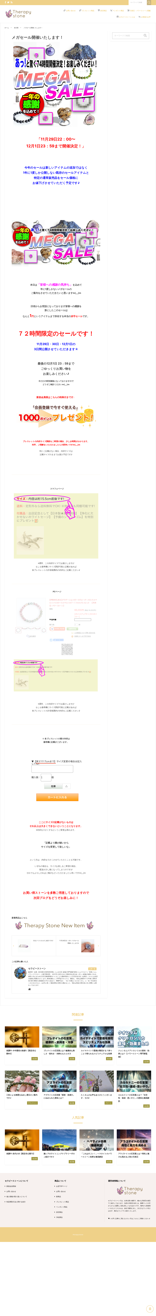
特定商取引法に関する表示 (15, 1202)
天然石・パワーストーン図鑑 (140, 10)
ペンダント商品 (118, 10)
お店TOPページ (61, 1186)
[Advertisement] (73, 1278)
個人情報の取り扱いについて (16, 1196)
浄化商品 (59, 1217)
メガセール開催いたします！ (33, 28)
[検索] (145, 36)
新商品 (58, 1196)
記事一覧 (92, 969)
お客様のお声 (146, 17)
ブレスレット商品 (88, 10)
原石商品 (103, 10)
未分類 (16, 28)
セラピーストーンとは (127, 17)
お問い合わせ (71, 10)
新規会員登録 (11, 1186)
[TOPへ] (150, 1309)
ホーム (7, 28)
